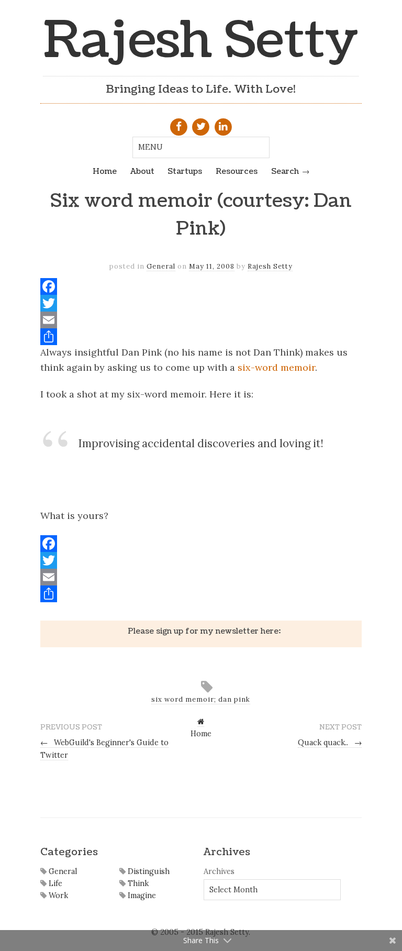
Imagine (141, 895)
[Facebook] (201, 286)
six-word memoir (276, 367)
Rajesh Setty (201, 40)
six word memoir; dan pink (200, 699)
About (142, 171)
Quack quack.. (330, 742)
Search (285, 171)
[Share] (201, 336)
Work (57, 895)
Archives (219, 871)
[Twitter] (201, 303)
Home (105, 171)
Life (54, 883)
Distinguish (148, 871)
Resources (237, 171)
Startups (185, 171)
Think (137, 883)
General (161, 266)
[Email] (201, 320)
